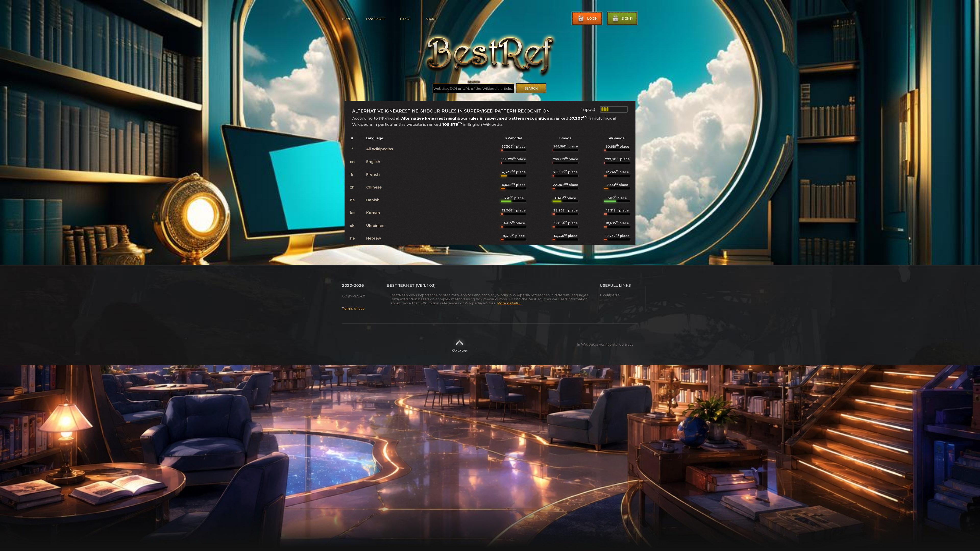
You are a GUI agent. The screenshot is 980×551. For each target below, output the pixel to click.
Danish (372, 200)
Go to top (459, 350)
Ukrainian (375, 225)
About (431, 19)
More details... (509, 303)
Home (346, 19)
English (373, 161)
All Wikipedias (379, 149)
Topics (405, 19)
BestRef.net (401, 285)
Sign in (627, 18)
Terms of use (353, 308)
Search (531, 88)
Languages (375, 19)
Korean (373, 212)
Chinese (374, 187)
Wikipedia (611, 295)
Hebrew (373, 238)
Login (592, 18)
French (373, 174)
